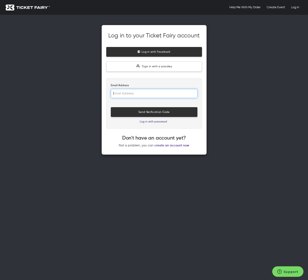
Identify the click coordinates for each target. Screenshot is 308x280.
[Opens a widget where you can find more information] (287, 272)
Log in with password (153, 121)
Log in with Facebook (155, 52)
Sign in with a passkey (156, 66)
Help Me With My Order (245, 7)
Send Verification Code (154, 112)
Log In (295, 7)
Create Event (276, 7)
